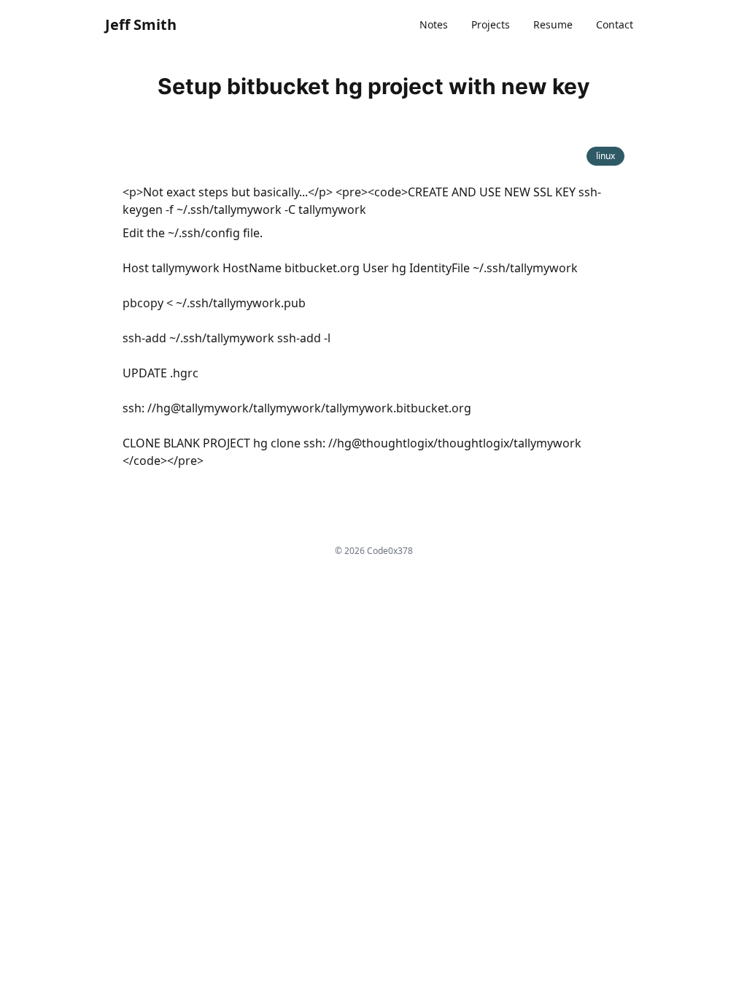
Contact (614, 24)
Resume (553, 24)
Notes (433, 24)
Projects (490, 24)
